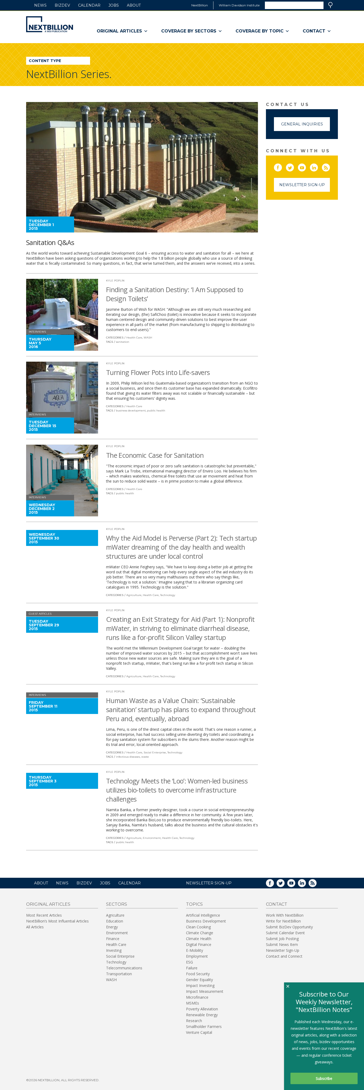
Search (330, 5)
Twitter (293, 166)
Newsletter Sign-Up (302, 184)
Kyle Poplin (115, 280)
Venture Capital (199, 1032)
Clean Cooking (198, 926)
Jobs (113, 5)
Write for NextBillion (283, 921)
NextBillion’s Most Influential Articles (57, 921)
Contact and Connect (284, 956)
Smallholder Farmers (204, 1026)
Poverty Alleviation (202, 1008)
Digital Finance (198, 944)
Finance (112, 938)
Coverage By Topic (260, 31)
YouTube (305, 166)
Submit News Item (282, 944)
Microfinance (197, 997)
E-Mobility (194, 950)
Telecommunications (124, 967)
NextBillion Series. (69, 74)
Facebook (281, 166)
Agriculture (133, 595)
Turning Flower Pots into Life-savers (158, 372)
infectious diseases (128, 756)
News (40, 5)
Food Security (198, 973)
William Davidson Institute (239, 5)
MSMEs (192, 1003)
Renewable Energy (202, 1014)
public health (156, 410)
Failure (191, 967)
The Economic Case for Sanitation (155, 455)
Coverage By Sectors (188, 31)
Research (194, 1020)
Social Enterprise (155, 752)
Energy (112, 926)
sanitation (122, 342)
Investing (114, 950)
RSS (329, 166)
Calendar (89, 5)
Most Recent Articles (44, 915)
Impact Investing (200, 985)
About (134, 5)
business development (131, 410)
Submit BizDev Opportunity (289, 926)
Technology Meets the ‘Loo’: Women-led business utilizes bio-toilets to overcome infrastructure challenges (177, 789)
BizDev (62, 5)
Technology (167, 595)
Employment (197, 956)
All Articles (35, 926)
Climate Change (199, 932)
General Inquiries (302, 124)
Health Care (134, 337)
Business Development (206, 921)
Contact (314, 31)
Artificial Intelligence (203, 915)
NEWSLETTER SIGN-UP (209, 883)
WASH (148, 337)
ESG (189, 962)
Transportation (119, 973)
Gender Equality (199, 979)
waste (145, 756)
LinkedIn (317, 166)
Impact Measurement (204, 991)
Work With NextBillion (285, 915)
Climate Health (198, 938)
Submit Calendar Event (285, 932)
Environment (152, 838)
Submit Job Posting (282, 938)
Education (114, 921)
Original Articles (119, 31)
